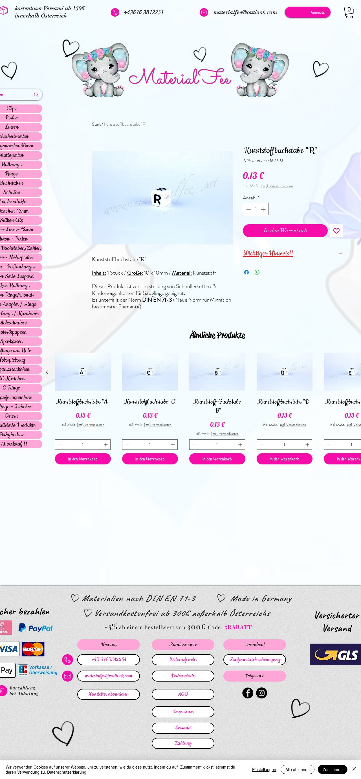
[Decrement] (248, 209)
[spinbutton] (255, 209)
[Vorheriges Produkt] (46, 371)
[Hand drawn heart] (69, 49)
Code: (216, 627)
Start (96, 124)
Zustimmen (333, 769)
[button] (349, 12)
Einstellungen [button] (264, 769)
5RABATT (238, 627)
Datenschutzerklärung (66, 772)
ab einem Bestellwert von (152, 627)
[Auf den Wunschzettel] (336, 230)
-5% (111, 626)
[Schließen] (354, 769)
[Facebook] (247, 692)
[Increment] (263, 209)
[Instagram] (261, 692)
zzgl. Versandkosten (278, 186)
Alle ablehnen (297, 769)
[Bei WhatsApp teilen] (257, 272)
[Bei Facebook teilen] (246, 272)
